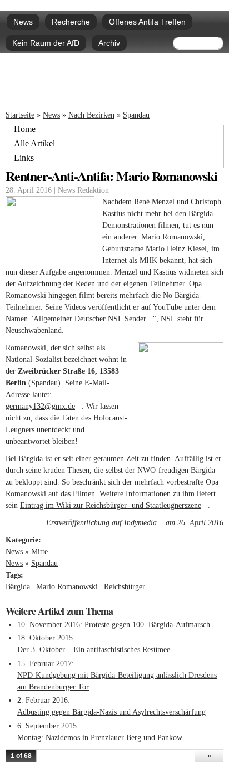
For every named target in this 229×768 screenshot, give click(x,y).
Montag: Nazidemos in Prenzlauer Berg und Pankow (99, 737)
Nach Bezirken (91, 115)
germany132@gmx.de (44, 406)
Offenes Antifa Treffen (147, 21)
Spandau (136, 115)
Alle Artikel (34, 143)
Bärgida (18, 587)
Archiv (109, 42)
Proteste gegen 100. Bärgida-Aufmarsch (147, 624)
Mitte (39, 551)
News (23, 21)
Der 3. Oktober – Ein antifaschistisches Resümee (93, 649)
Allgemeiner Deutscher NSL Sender (93, 319)
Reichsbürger (124, 587)
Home (25, 129)
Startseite (20, 115)
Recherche (71, 21)
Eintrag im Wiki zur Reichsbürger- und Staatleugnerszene (114, 505)
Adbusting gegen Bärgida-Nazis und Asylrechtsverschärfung (111, 712)
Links (24, 158)
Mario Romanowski (67, 587)
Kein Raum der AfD (45, 42)
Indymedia (143, 522)
